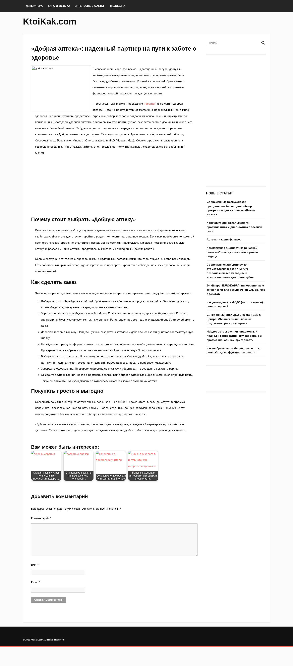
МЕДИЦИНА (117, 5)
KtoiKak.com (49, 21)
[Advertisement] (114, 186)
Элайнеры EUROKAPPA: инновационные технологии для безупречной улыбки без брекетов (236, 289)
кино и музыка (59, 5)
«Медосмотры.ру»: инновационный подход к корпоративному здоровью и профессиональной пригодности (234, 335)
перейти (149, 103)
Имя (34, 564)
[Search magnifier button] (263, 43)
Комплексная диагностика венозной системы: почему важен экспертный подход (232, 252)
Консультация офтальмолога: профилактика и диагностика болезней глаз (234, 227)
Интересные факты (89, 5)
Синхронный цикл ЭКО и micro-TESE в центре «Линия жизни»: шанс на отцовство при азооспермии (234, 319)
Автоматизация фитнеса (224, 239)
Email (35, 582)
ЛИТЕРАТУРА (34, 5)
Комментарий (41, 518)
